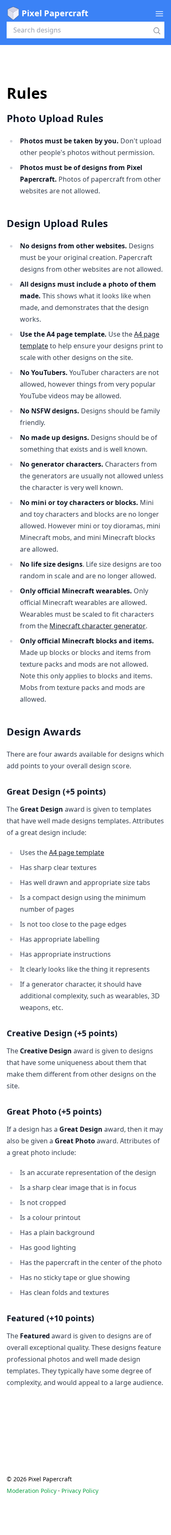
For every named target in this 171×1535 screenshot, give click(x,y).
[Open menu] (159, 13)
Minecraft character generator (97, 625)
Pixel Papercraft (55, 13)
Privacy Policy (79, 1491)
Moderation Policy (31, 1491)
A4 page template (76, 852)
